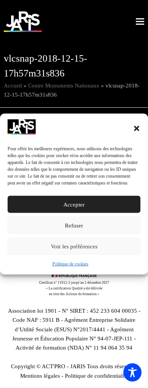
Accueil (13, 86)
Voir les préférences (74, 246)
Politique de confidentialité (96, 376)
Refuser (74, 226)
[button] (136, 128)
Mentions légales (40, 376)
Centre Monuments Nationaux (63, 86)
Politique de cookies (70, 264)
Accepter (74, 205)
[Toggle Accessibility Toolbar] (132, 372)
